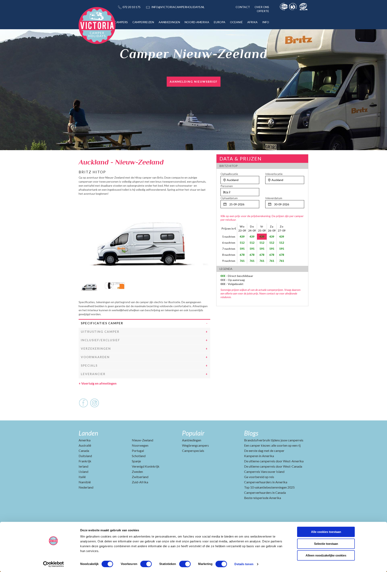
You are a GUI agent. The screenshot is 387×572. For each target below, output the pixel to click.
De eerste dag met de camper (264, 450)
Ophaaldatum (229, 198)
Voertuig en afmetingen (98, 383)
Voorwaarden (95, 357)
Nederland (86, 487)
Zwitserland (140, 477)
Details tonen (243, 564)
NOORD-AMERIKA (197, 22)
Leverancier (93, 374)
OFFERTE (263, 11)
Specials (89, 365)
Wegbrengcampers (195, 445)
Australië (85, 445)
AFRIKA (252, 22)
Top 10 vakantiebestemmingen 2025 (269, 487)
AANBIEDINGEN (169, 22)
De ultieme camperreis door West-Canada (273, 466)
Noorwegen (140, 445)
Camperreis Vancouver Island (264, 471)
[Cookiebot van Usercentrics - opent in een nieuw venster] (53, 564)
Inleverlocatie (274, 174)
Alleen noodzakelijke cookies (326, 555)
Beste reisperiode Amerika (262, 498)
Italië (82, 477)
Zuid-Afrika (140, 482)
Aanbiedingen (191, 440)
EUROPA (219, 22)
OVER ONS (262, 7)
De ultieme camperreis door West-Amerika (274, 461)
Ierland (83, 466)
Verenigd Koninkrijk (145, 466)
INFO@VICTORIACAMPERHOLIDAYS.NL (178, 7)
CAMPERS (121, 22)
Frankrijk (85, 461)
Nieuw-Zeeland (142, 440)
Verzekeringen (96, 348)
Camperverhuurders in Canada (265, 492)
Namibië (85, 482)
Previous (82, 285)
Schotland (139, 456)
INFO (265, 22)
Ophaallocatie (229, 174)
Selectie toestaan (326, 543)
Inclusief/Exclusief (100, 340)
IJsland (83, 471)
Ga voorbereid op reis (259, 477)
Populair (193, 433)
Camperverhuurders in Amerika (265, 482)
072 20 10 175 (131, 7)
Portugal (138, 450)
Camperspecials (193, 450)
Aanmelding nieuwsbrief (193, 81)
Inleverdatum (273, 198)
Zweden (137, 471)
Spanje (136, 461)
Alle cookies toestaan (326, 532)
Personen (227, 186)
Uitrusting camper (100, 331)
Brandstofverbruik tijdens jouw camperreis (273, 440)
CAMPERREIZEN (143, 22)
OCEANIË (236, 22)
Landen (88, 433)
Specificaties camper (102, 323)
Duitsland (85, 456)
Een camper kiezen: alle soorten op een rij (272, 445)
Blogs (251, 433)
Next (207, 285)
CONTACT (243, 7)
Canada (84, 450)
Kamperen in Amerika (259, 456)
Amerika (85, 440)
